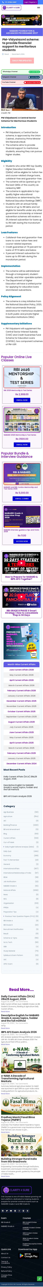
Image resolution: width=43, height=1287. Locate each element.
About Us (4, 1253)
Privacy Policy (6, 1267)
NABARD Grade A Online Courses (31, 1228)
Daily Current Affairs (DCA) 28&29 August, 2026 (20, 778)
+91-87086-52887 (11, 2)
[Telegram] (15, 1210)
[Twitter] (6, 1210)
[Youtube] (11, 1210)
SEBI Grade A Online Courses (30, 1234)
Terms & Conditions (5, 1262)
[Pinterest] (23, 1210)
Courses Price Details (6, 1276)
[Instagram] (19, 1210)
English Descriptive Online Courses (32, 1244)
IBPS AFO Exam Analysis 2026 (18, 796)
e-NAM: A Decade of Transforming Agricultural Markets (17, 1078)
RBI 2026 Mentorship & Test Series (18, 390)
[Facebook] (2, 1210)
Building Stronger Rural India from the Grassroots (19, 1160)
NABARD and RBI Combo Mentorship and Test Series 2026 (21, 488)
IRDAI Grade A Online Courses (30, 1239)
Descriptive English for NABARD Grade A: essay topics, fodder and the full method (20, 787)
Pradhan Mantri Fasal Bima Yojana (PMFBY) (18, 1118)
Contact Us (5, 1257)
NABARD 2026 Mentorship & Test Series (20, 435)
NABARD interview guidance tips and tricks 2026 (21, 531)
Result (6, 54)
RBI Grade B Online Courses (30, 1223)
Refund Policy (6, 1271)
